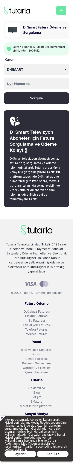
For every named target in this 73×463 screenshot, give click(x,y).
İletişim (36, 397)
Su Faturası (36, 320)
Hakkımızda (36, 388)
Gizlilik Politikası (36, 359)
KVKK (36, 354)
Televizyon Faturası (37, 325)
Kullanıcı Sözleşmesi (36, 363)
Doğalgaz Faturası (37, 311)
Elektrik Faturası (36, 316)
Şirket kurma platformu (36, 406)
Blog (36, 392)
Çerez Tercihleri (36, 372)
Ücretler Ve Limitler (36, 368)
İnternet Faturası (36, 334)
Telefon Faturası (36, 329)
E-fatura (36, 401)
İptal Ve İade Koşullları (36, 350)
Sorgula (36, 98)
